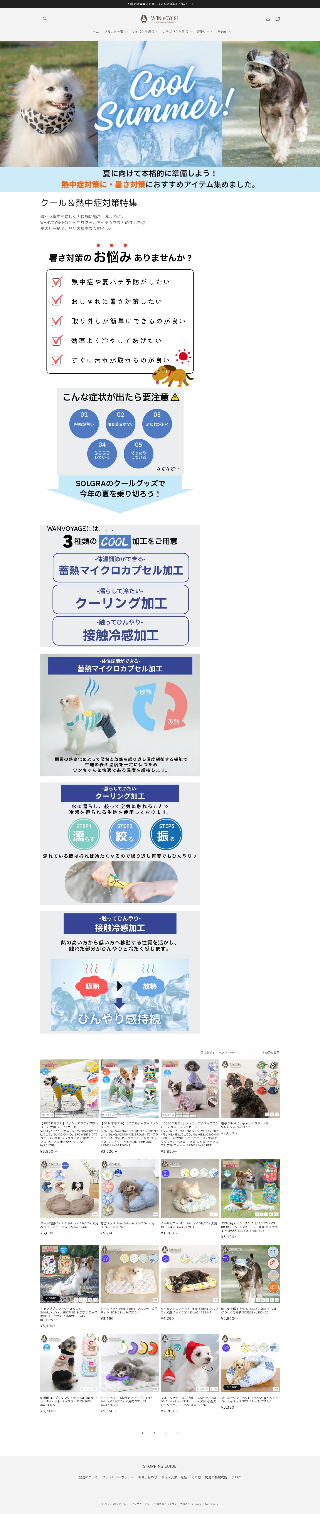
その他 (196, 1477)
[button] (45, 18)
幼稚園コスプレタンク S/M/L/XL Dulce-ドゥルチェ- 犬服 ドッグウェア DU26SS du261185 (69, 1401)
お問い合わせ (147, 1477)
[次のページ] (177, 1433)
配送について (88, 1477)
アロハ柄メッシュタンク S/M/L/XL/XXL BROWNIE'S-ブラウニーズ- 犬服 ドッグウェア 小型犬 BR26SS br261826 (249, 1227)
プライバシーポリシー (118, 1477)
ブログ (236, 1477)
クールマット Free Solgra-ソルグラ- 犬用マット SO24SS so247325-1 (129, 1310)
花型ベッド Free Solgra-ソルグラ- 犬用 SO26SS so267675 (128, 1225)
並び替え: (207, 1053)
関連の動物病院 (216, 1477)
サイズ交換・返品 (174, 1477)
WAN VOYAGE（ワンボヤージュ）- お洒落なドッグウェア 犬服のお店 (153, 1504)
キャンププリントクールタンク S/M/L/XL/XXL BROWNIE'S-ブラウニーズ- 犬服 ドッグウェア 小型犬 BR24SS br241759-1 (69, 1314)
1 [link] (142, 1433)
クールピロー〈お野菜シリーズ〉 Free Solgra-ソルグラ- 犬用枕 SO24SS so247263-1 (126, 1401)
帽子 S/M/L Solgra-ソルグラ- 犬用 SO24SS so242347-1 (245, 1125)
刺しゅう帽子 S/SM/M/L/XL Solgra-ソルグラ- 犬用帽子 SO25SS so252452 (249, 1310)
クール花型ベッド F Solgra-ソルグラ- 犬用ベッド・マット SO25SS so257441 (69, 1225)
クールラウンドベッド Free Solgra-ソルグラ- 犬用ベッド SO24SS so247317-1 (250, 1399)
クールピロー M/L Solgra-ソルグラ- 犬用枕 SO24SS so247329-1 (189, 1225)
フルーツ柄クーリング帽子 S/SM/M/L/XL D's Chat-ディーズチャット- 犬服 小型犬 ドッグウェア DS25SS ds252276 (189, 1401)
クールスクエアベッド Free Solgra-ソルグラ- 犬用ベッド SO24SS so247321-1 (189, 1310)
